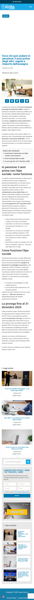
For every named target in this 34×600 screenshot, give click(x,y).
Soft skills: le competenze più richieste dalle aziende (17, 418)
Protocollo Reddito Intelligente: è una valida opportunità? (17, 389)
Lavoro (5, 16)
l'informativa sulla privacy (21, 492)
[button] (7, 101)
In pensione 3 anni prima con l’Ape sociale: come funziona (16, 154)
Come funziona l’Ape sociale (14, 158)
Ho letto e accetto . (17, 492)
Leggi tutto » (17, 395)
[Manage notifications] (3, 596)
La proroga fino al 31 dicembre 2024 (17, 161)
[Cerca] (28, 461)
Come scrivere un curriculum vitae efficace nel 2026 (17, 448)
